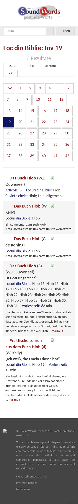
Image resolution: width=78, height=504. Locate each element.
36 (67, 145)
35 (55, 145)
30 (67, 133)
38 (20, 156)
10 (38, 100)
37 (9, 156)
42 (67, 156)
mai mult (57, 331)
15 (32, 111)
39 (32, 156)
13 (9, 111)
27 (32, 133)
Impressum (23, 489)
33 (32, 145)
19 (9, 122)
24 (67, 122)
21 (32, 122)
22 (44, 122)
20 (20, 122)
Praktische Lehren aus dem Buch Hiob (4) (25, 347)
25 (9, 133)
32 (20, 145)
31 (9, 145)
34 (44, 145)
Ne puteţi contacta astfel (31, 476)
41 (55, 156)
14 (20, 111)
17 (55, 111)
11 (50, 100)
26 (20, 133)
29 (55, 133)
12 (61, 100)
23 (55, 122)
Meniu (67, 31)
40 (44, 156)
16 (44, 111)
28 (44, 133)
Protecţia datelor (26, 483)
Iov (9, 88)
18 (67, 111)
